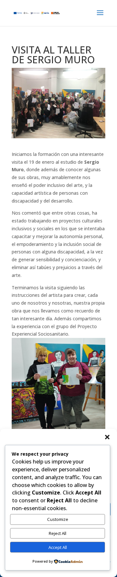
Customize (57, 519)
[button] (107, 437)
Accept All (57, 547)
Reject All (57, 533)
